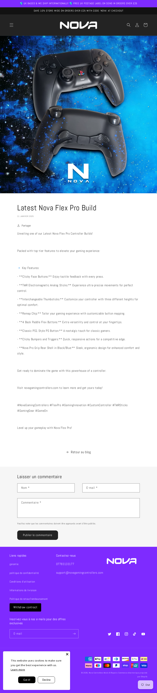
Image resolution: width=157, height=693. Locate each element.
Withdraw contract (25, 607)
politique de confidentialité (24, 573)
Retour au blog (81, 452)
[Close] (67, 654)
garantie (14, 564)
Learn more (18, 669)
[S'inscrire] (74, 633)
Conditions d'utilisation (22, 581)
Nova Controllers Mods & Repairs (103, 672)
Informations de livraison (23, 590)
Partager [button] (26, 225)
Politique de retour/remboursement (29, 599)
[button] (11, 25)
